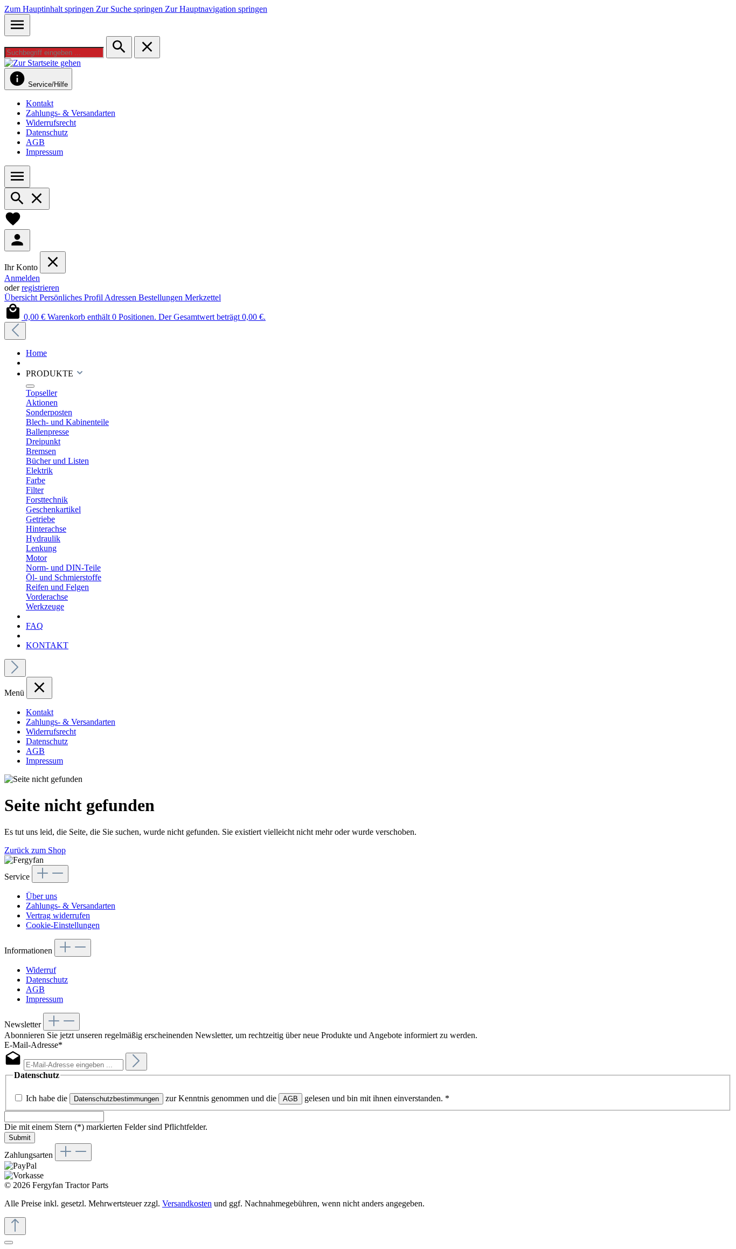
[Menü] (17, 25)
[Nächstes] (15, 668)
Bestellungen (161, 297)
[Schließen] (8, 1242)
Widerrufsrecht (51, 122)
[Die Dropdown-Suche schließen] (147, 47)
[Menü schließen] (53, 262)
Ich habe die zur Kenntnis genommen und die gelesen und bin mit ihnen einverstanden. (237, 1098)
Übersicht (21, 297)
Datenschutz (47, 132)
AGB (35, 142)
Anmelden (22, 278)
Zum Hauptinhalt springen (50, 8)
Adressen (121, 297)
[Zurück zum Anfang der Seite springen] (15, 1226)
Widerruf (41, 970)
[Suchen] (119, 47)
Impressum (44, 151)
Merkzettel (203, 297)
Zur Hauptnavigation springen (216, 8)
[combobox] (54, 52)
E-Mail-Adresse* (33, 1044)
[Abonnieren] (136, 1061)
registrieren (40, 287)
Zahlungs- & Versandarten (70, 113)
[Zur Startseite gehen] (42, 62)
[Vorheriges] (15, 331)
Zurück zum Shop (35, 850)
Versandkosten (187, 1203)
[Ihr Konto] (17, 240)
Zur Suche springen (130, 8)
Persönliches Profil (72, 297)
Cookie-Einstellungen (63, 925)
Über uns (41, 896)
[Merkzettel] (13, 224)
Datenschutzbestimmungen (116, 1099)
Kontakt (39, 103)
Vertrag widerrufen (58, 915)
